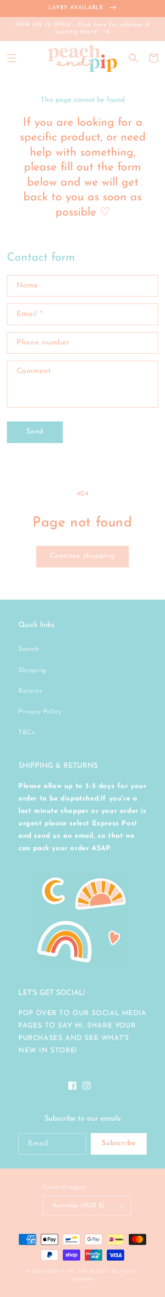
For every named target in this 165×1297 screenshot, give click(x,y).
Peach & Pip (59, 1272)
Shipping (32, 670)
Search (28, 649)
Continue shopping (82, 556)
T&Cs (26, 732)
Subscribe (119, 1143)
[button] (11, 58)
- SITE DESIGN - (93, 1272)
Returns (30, 691)
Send (35, 431)
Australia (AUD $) (78, 1206)
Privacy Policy (39, 711)
